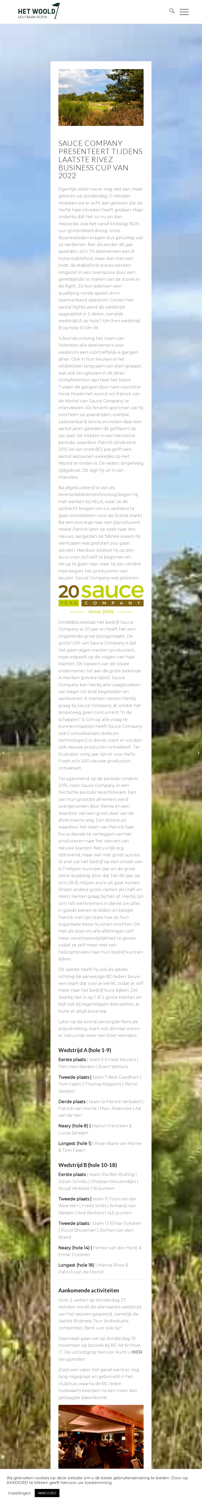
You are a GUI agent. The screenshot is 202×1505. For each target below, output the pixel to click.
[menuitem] (169, 12)
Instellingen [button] (19, 1493)
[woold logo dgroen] (39, 12)
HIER (137, 1352)
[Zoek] (169, 12)
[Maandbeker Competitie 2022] (4, 752)
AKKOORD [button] (47, 1493)
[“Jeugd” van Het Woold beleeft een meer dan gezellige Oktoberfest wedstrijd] (198, 752)
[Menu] (181, 12)
